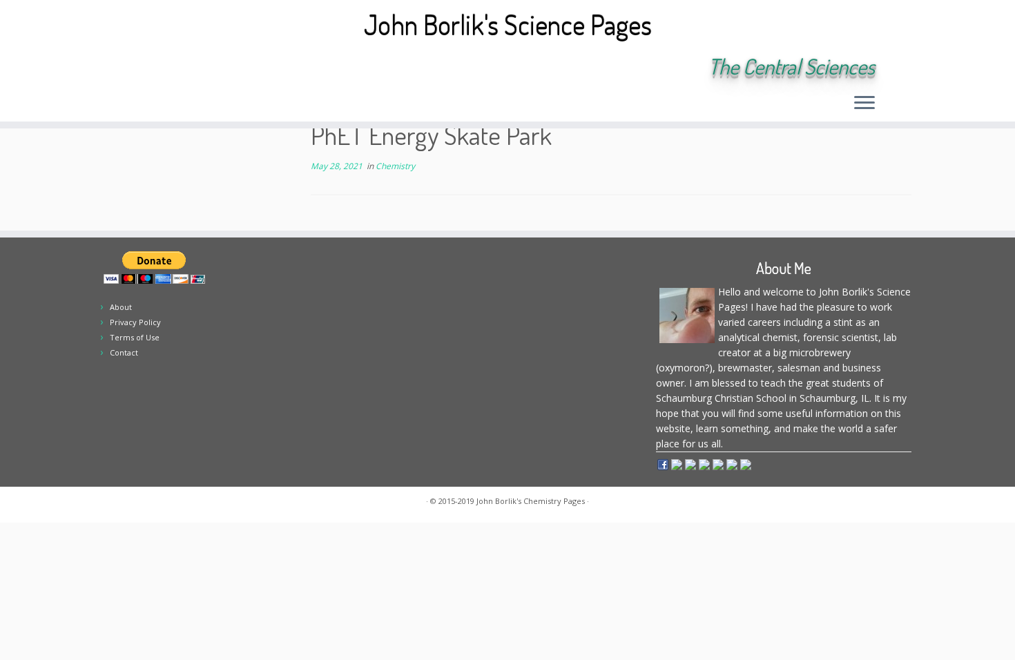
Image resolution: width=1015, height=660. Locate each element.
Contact (124, 352)
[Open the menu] (864, 103)
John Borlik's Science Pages (508, 24)
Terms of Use (135, 337)
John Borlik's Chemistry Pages (530, 501)
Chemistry (395, 166)
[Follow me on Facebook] (209, 67)
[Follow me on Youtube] (246, 67)
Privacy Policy (135, 322)
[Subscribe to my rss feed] (153, 67)
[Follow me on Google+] (227, 67)
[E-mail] (171, 67)
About (121, 307)
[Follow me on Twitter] (190, 67)
